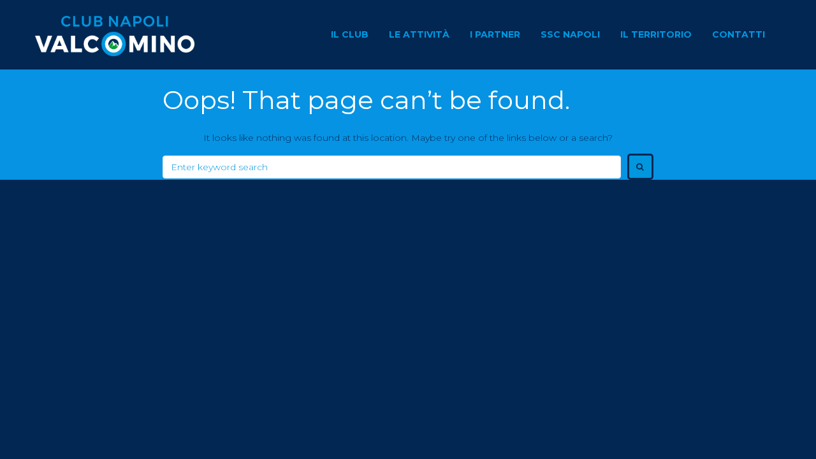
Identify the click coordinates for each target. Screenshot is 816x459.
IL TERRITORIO (656, 34)
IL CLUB (349, 34)
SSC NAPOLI (570, 34)
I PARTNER (495, 34)
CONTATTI (738, 34)
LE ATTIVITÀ (419, 34)
